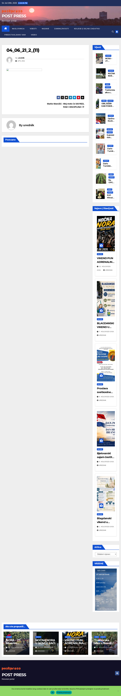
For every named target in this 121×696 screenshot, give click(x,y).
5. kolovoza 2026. (106, 462)
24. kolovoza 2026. (16, 647)
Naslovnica (18, 29)
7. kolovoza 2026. (106, 331)
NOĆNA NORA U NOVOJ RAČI (45, 641)
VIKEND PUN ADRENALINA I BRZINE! (105, 262)
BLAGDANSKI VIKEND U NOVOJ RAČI (105, 327)
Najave (45, 29)
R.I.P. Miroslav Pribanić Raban (111, 199)
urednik (21, 58)
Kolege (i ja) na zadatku (87, 29)
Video (34, 35)
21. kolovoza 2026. (75, 647)
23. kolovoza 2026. (46, 647)
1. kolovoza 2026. (106, 526)
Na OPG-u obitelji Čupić (111, 184)
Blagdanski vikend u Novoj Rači (104, 522)
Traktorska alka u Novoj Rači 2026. (110, 93)
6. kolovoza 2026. (106, 397)
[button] (113, 32)
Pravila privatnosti (64, 692)
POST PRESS (14, 15)
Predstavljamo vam (15, 35)
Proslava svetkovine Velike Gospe (105, 392)
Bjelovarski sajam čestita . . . (106, 457)
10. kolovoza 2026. (104, 647)
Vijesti (33, 29)
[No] (118, 691)
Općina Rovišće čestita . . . (111, 122)
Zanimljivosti (61, 29)
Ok (53, 692)
